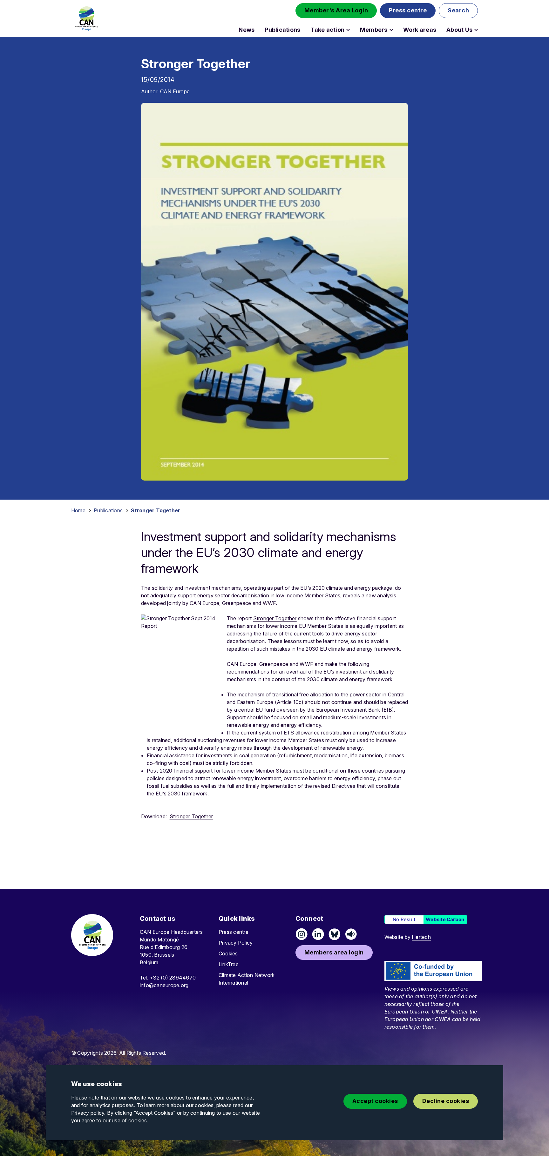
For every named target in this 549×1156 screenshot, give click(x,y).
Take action (327, 30)
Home (78, 510)
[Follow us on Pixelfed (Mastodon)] (335, 934)
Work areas (419, 30)
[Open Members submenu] (391, 30)
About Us (459, 30)
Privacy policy (87, 1113)
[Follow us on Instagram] (301, 934)
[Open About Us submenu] (476, 30)
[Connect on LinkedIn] (318, 934)
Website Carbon (445, 919)
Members (374, 30)
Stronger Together (275, 618)
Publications (282, 30)
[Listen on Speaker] (351, 934)
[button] (336, 10)
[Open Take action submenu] (348, 30)
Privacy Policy (236, 943)
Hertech (421, 937)
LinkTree (229, 964)
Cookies (228, 953)
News (246, 30)
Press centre (233, 932)
